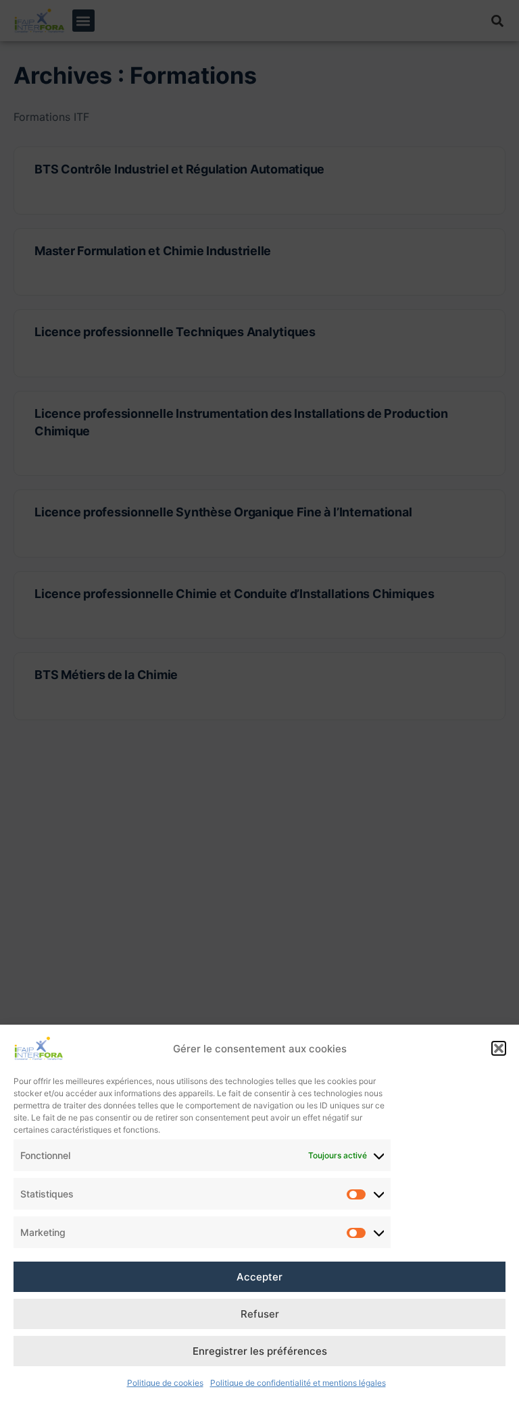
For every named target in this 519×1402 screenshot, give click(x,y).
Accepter (259, 1276)
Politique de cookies (165, 1383)
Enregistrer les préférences (260, 1351)
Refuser (260, 1313)
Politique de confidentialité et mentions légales (298, 1383)
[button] (498, 1048)
